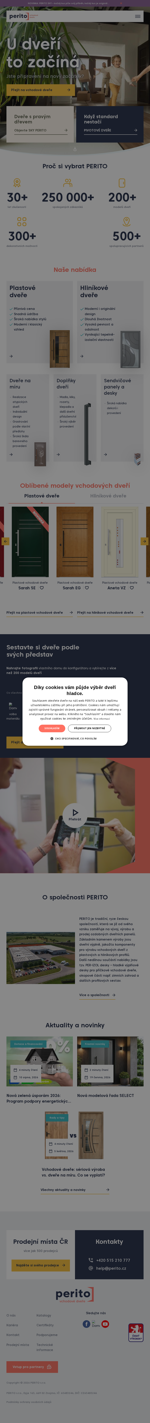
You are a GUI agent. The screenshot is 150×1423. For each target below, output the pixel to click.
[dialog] (75, 711)
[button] (74, 738)
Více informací (102, 718)
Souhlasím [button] (52, 728)
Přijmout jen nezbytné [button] (89, 728)
